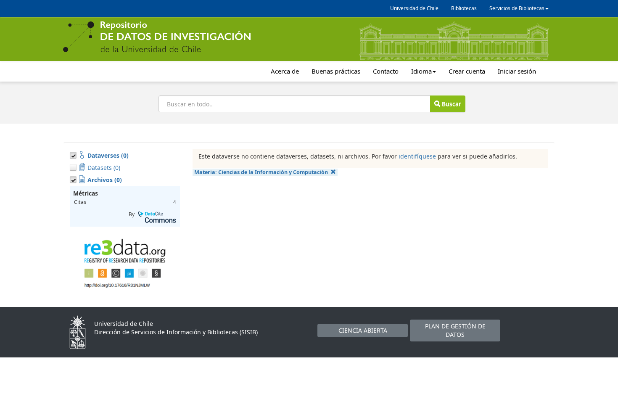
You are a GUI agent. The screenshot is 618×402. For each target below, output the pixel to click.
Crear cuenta (467, 71)
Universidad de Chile (414, 8)
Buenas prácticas (336, 71)
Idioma (421, 71)
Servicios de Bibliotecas (516, 8)
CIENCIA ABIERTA (362, 330)
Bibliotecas (464, 8)
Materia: (261, 172)
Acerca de (285, 71)
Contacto (386, 71)
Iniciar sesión (517, 71)
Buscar (450, 104)
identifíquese (417, 156)
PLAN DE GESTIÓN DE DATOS (455, 330)
